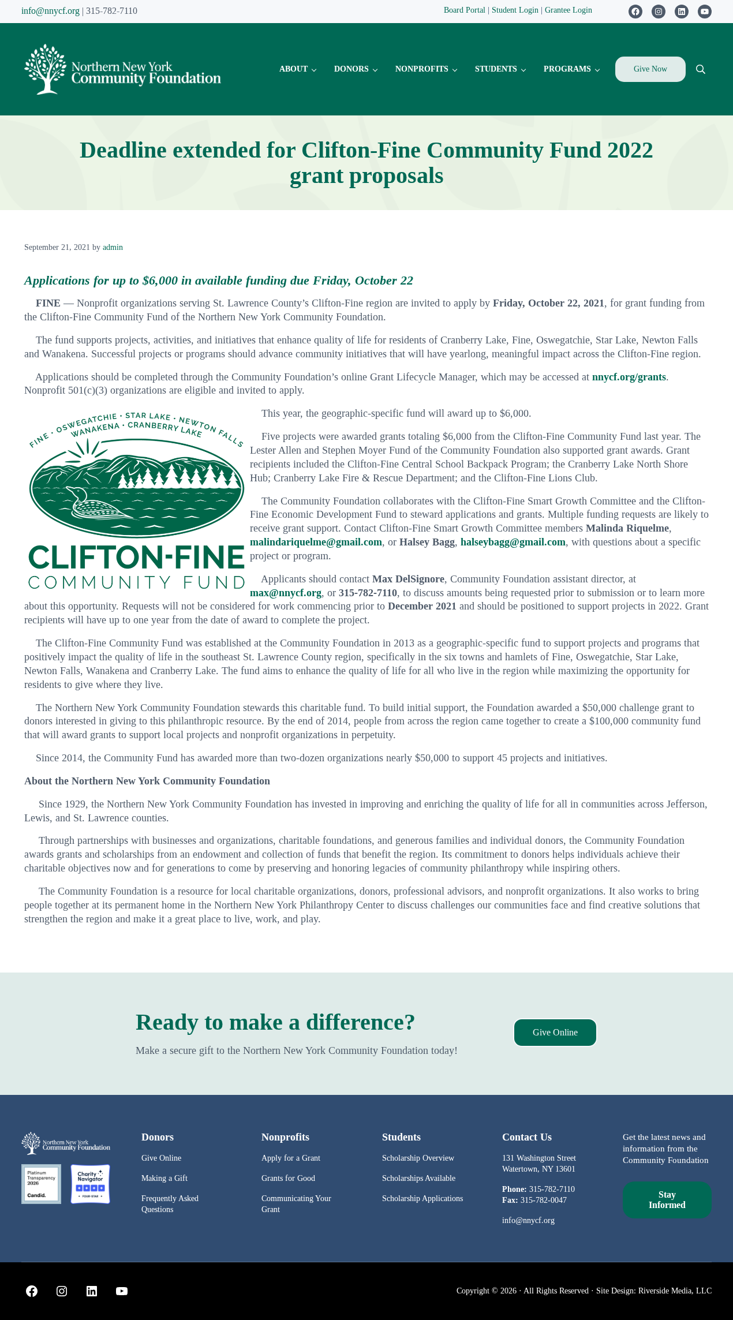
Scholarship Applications (422, 1198)
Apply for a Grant (290, 1157)
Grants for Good (288, 1178)
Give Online (555, 1032)
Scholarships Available (418, 1178)
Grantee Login (568, 9)
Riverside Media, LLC (675, 1290)
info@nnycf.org (50, 11)
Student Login (516, 9)
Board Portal (464, 9)
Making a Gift (164, 1178)
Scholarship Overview (418, 1157)
